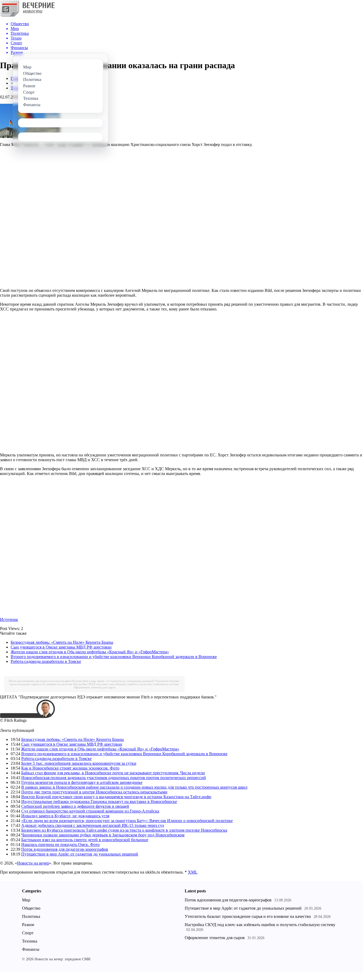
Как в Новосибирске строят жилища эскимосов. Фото (70, 768)
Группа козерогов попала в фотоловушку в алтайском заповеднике (81, 782)
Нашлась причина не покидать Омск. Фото (60, 844)
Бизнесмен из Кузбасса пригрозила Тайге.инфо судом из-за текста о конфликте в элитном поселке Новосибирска (124, 830)
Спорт (27, 933)
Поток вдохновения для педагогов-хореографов (40, 680)
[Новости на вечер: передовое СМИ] (27, 16)
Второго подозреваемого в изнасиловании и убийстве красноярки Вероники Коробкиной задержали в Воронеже (114, 656)
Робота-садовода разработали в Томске (46, 661)
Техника (29, 941)
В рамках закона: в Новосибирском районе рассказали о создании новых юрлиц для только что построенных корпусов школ (134, 787)
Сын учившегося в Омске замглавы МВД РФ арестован (61, 647)
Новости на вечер (33, 863)
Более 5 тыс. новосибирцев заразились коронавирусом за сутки (78, 763)
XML (192, 872)
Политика (31, 916)
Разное (28, 924)
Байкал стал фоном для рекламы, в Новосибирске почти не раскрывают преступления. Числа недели (113, 773)
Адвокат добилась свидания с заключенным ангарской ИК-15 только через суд (92, 825)
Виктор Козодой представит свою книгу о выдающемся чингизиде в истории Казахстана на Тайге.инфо (116, 796)
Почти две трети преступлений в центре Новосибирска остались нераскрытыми (94, 792)
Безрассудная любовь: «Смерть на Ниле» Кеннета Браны (62, 642)
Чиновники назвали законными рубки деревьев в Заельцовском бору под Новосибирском (102, 835)
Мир (26, 900)
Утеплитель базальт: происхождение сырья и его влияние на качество (248, 916)
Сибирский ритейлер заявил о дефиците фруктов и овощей (75, 806)
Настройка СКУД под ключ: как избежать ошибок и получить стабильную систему (126, 684)
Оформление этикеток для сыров (94, 687)
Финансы (30, 949)
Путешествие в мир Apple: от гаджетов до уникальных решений (112, 680)
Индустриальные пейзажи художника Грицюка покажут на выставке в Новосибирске (99, 801)
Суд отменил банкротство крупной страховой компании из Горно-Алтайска (90, 811)
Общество (31, 908)
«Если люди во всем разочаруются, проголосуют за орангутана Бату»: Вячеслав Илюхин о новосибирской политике (127, 820)
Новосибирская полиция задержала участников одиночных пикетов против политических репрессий (113, 777)
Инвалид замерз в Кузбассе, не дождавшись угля (65, 816)
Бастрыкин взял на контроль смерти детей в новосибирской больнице (84, 839)
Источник (9, 619)
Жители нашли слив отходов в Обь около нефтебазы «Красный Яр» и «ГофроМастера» (90, 652)
